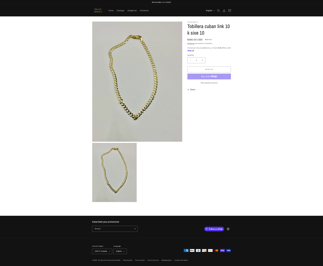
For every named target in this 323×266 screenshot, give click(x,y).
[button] (218, 10)
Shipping (190, 43)
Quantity (190, 55)
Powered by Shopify (114, 260)
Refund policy (127, 260)
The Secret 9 (102, 260)
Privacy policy (140, 260)
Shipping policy (167, 260)
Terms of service (153, 260)
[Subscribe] (134, 229)
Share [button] (192, 90)
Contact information (181, 260)
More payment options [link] (209, 82)
